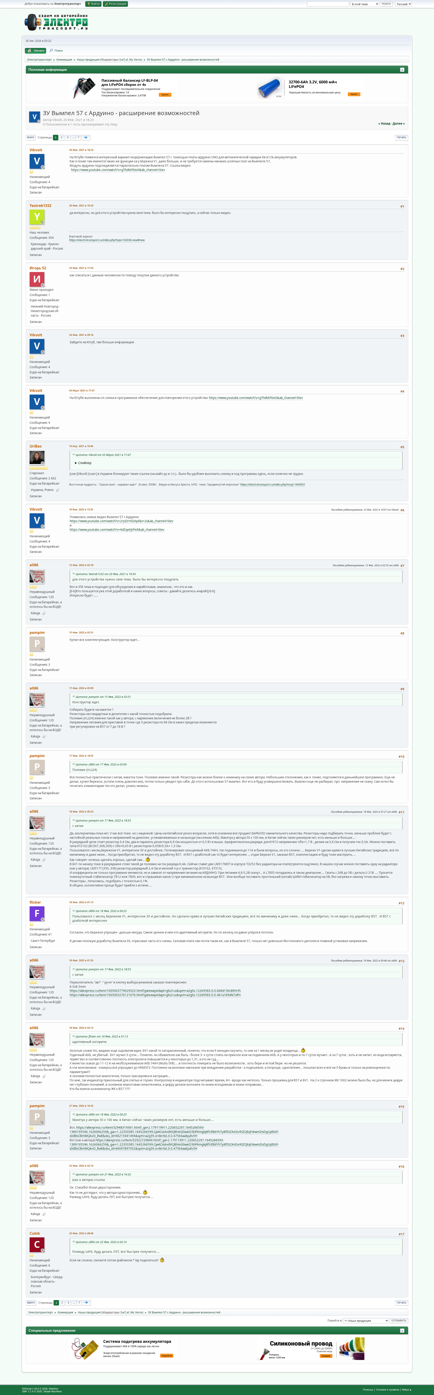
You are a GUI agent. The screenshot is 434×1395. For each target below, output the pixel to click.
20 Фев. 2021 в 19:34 (81, 205)
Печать (401, 137)
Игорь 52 (38, 267)
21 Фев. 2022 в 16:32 (81, 1105)
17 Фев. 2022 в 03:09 (81, 688)
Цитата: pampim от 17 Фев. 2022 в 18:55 (103, 820)
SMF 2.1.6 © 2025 (32, 1391)
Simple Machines (52, 1391)
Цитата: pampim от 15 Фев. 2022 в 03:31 (103, 697)
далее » (399, 123)
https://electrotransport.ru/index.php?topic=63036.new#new (107, 240)
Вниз (30, 137)
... (73, 137)
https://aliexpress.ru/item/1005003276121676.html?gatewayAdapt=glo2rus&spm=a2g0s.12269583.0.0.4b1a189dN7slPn (155, 995)
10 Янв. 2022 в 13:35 (81, 509)
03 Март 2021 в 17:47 (81, 390)
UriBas (36, 446)
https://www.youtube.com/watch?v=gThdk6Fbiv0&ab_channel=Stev (118, 170)
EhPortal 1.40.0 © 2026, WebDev (40, 1388)
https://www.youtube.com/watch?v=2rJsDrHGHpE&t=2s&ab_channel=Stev (121, 521)
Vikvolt (36, 149)
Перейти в (335, 1320)
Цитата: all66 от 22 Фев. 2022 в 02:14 (101, 1242)
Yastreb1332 (40, 205)
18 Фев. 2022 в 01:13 (81, 902)
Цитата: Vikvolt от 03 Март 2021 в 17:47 (103, 455)
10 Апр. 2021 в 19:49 (81, 446)
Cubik (35, 1233)
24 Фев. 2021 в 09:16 (81, 334)
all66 (34, 564)
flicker (35, 902)
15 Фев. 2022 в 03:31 (81, 632)
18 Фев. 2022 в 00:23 (81, 811)
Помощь (368, 1389)
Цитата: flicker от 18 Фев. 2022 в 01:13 (102, 1036)
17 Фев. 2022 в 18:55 (81, 755)
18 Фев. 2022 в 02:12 (81, 1027)
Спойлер (84, 463)
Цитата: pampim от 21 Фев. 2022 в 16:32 (103, 1174)
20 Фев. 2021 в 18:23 (81, 150)
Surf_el (123, 60)
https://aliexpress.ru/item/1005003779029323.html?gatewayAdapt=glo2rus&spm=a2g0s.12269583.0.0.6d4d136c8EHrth (155, 991)
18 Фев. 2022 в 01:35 (81, 960)
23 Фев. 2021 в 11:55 (81, 268)
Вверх (31, 1302)
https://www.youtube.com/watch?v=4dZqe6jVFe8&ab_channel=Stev (117, 530)
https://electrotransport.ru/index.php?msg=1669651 (272, 484)
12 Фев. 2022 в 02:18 (81, 565)
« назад (384, 123)
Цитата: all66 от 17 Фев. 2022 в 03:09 (101, 764)
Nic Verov (135, 60)
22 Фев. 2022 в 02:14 (81, 1165)
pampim (37, 632)
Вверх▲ (407, 1389)
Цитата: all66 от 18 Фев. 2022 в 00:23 (101, 911)
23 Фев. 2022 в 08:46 (81, 1233)
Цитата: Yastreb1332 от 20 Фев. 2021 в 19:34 (106, 574)
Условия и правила (387, 1389)
